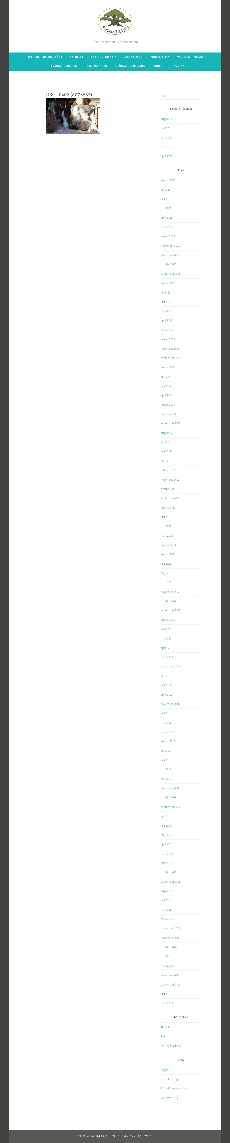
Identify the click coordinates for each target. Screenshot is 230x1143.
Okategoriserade (171, 1045)
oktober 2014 (169, 947)
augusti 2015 (168, 891)
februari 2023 (168, 470)
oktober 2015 (169, 872)
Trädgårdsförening (130, 66)
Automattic (142, 1136)
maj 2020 (166, 638)
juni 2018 (166, 713)
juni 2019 (166, 685)
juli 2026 (165, 189)
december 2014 (170, 928)
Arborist (159, 66)
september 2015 (170, 881)
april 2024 (166, 395)
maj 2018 (166, 722)
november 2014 (170, 937)
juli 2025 (165, 292)
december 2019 (170, 666)
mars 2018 (167, 732)
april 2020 (166, 648)
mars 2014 (167, 965)
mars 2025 (167, 330)
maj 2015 (166, 909)
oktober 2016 (169, 797)
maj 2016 (166, 835)
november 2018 (170, 704)
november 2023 (170, 414)
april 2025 (166, 320)
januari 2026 (168, 236)
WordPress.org (169, 1098)
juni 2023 (166, 451)
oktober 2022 (169, 489)
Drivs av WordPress (93, 1136)
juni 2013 (166, 994)
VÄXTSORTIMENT (102, 57)
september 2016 (170, 806)
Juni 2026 (166, 137)
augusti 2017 (168, 741)
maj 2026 (166, 208)
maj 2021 (166, 573)
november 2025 (170, 255)
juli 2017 (165, 750)
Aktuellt (76, 57)
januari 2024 (168, 404)
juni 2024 (166, 386)
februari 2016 (168, 863)
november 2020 (170, 591)
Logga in (166, 1070)
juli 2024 (165, 376)
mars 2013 (167, 1003)
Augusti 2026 (168, 119)
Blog (163, 1036)
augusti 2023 (168, 433)
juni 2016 (166, 825)
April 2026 (166, 156)
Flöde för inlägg (170, 1079)
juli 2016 (165, 816)
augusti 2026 (168, 180)
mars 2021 (167, 582)
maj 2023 (166, 460)
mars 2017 (167, 779)
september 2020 (170, 610)
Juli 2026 (166, 128)
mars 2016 (167, 853)
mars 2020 (167, 657)
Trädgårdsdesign (64, 66)
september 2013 (170, 984)
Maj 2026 (166, 147)
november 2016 (170, 788)
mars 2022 (167, 535)
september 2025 (170, 273)
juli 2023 (165, 442)
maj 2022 (166, 526)
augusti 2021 (168, 554)
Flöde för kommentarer (174, 1088)
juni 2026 (166, 199)
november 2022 (170, 479)
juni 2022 (166, 517)
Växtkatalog (133, 57)
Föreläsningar (96, 66)
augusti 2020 (168, 619)
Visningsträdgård (191, 57)
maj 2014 (166, 956)
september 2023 (170, 423)
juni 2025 (166, 302)
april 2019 (166, 694)
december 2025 (170, 245)
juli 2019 (165, 676)
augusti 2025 (168, 283)
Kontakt (180, 66)
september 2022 (170, 498)
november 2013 (170, 975)
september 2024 (170, 358)
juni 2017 (166, 760)
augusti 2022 (168, 507)
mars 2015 (167, 919)
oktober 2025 (169, 264)
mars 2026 (167, 227)
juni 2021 (166, 563)
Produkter (158, 57)
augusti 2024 (168, 367)
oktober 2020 (169, 601)
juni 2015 (166, 900)
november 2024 (170, 348)
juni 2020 (166, 629)
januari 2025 (168, 339)
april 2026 (166, 217)
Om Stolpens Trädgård (45, 57)
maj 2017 (166, 769)
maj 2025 (166, 311)
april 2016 (166, 844)
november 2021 (170, 545)
